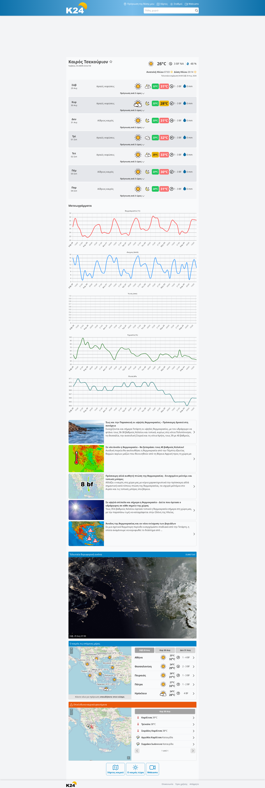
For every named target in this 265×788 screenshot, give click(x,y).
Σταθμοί (177, 3)
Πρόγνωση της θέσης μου (140, 3)
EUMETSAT (190, 554)
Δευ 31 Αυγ (185, 650)
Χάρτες (164, 3)
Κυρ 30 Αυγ (165, 650)
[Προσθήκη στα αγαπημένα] (110, 61)
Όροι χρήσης (181, 784)
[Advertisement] (132, 36)
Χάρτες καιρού (115, 772)
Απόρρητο (194, 784)
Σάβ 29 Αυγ (144, 650)
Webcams (193, 3)
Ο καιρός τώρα (135, 772)
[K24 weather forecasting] (76, 7)
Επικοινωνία (167, 784)
